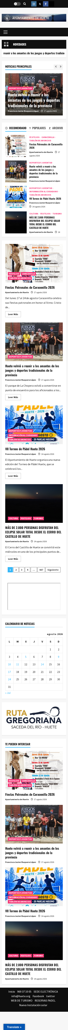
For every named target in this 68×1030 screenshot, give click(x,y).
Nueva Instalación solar (33, 1005)
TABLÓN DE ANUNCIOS (40, 141)
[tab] (15, 128)
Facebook (38, 996)
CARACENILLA (48, 137)
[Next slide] (60, 66)
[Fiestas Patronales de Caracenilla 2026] (34, 770)
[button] (5, 32)
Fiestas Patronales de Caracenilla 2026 (16, 146)
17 (9, 672)
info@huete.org (20, 996)
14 (42, 664)
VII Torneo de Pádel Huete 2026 (16, 197)
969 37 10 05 (24, 991)
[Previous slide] (56, 66)
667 (41, 569)
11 (17, 664)
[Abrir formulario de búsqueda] (24, 4)
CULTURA (34, 214)
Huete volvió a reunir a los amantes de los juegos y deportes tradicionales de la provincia (34, 100)
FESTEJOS (34, 137)
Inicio (11, 991)
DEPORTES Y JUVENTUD (20, 88)
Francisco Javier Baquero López (23, 111)
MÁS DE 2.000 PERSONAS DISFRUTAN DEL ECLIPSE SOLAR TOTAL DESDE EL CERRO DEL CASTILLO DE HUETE (16, 222)
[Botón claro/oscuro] (17, 4)
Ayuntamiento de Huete (41, 152)
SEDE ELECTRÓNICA (46, 991)
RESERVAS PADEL (45, 1000)
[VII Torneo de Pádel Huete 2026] (34, 886)
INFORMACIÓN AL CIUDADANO (43, 191)
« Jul (8, 693)
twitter (50, 996)
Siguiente (53, 569)
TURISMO (57, 214)
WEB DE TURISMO (21, 1000)
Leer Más (14, 314)
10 (9, 664)
